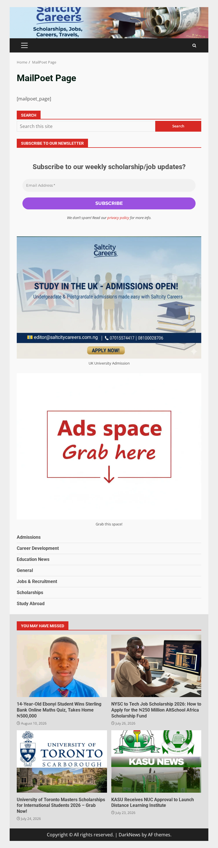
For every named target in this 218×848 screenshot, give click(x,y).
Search (28, 115)
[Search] (194, 45)
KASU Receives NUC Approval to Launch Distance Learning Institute (156, 761)
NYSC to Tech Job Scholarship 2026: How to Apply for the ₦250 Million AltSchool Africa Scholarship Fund (156, 666)
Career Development (38, 548)
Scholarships (30, 592)
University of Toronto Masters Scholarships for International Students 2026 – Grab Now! (62, 761)
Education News (33, 559)
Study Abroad (31, 603)
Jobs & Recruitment (37, 581)
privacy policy (118, 217)
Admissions (29, 537)
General (25, 570)
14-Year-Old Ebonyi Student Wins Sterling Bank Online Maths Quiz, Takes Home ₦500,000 (62, 666)
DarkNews (130, 835)
